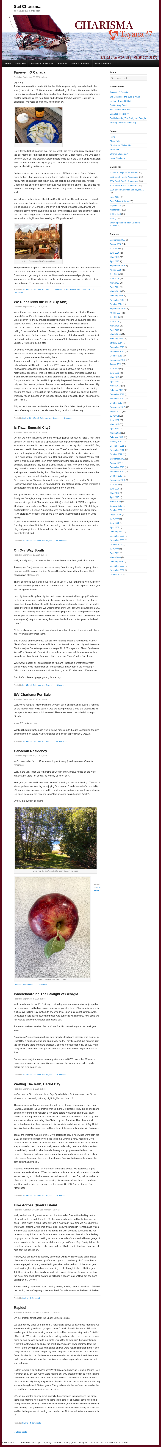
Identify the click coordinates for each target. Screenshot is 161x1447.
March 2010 (115, 501)
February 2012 (116, 437)
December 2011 (117, 446)
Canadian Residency (30, 751)
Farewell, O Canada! (30, 72)
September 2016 (117, 240)
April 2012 (114, 428)
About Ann (62, 63)
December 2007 (117, 566)
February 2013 (116, 390)
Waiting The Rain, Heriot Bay (37, 1084)
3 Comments (61, 741)
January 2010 (116, 506)
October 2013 (116, 356)
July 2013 (114, 369)
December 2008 (117, 536)
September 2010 (117, 480)
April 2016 (114, 261)
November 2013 (117, 351)
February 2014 (116, 338)
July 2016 (114, 248)
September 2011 (117, 459)
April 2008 (114, 553)
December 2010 (117, 467)
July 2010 (114, 484)
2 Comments (61, 541)
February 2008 (116, 561)
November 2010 (117, 471)
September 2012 (117, 407)
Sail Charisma (27, 6)
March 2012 (115, 433)
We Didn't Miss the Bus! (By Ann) (40, 302)
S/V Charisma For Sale (32, 695)
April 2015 (114, 287)
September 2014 (117, 308)
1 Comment (67, 418)
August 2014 (115, 313)
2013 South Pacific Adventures (124, 177)
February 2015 (116, 295)
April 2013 (114, 381)
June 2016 (114, 253)
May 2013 (114, 377)
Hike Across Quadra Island (35, 1205)
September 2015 (117, 265)
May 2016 (114, 257)
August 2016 (115, 244)
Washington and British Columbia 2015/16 (73, 289)
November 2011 (117, 450)
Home (8, 63)
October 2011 (116, 454)
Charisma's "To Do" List (41, 63)
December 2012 (117, 394)
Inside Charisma (102, 63)
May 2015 (114, 283)
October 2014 (116, 304)
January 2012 (116, 441)
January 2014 (116, 343)
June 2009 (114, 523)
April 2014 (114, 330)
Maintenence (116, 210)
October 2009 (116, 510)
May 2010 (114, 493)
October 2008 (116, 544)
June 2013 (114, 373)
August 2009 (115, 514)
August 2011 (115, 463)
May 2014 (114, 326)
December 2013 (117, 347)
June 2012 (114, 420)
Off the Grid (115, 214)
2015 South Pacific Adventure (123, 185)
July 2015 (114, 274)
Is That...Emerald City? (32, 428)
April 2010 (114, 497)
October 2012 (116, 403)
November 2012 (117, 398)
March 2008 (115, 557)
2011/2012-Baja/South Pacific (123, 173)
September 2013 (117, 360)
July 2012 (114, 416)
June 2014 (114, 321)
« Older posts (20, 1432)
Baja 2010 (114, 197)
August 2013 (115, 364)
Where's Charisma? (81, 63)
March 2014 (115, 334)
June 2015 (114, 278)
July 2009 (114, 519)
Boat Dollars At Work (119, 201)
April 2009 (114, 527)
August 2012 (115, 411)
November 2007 (117, 570)
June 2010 (114, 489)
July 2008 (114, 549)
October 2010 (116, 476)
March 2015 (115, 291)
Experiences (115, 205)
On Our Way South (29, 550)
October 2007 (116, 574)
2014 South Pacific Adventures (124, 181)
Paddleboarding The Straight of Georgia (46, 994)
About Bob (20, 63)
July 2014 (114, 317)
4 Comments (35, 1423)
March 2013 (115, 386)
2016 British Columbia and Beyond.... (38, 289)
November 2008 (117, 540)
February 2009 (116, 532)
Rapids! (20, 1308)
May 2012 (114, 424)
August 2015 (115, 270)
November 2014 (117, 300)
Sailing (25, 418)
